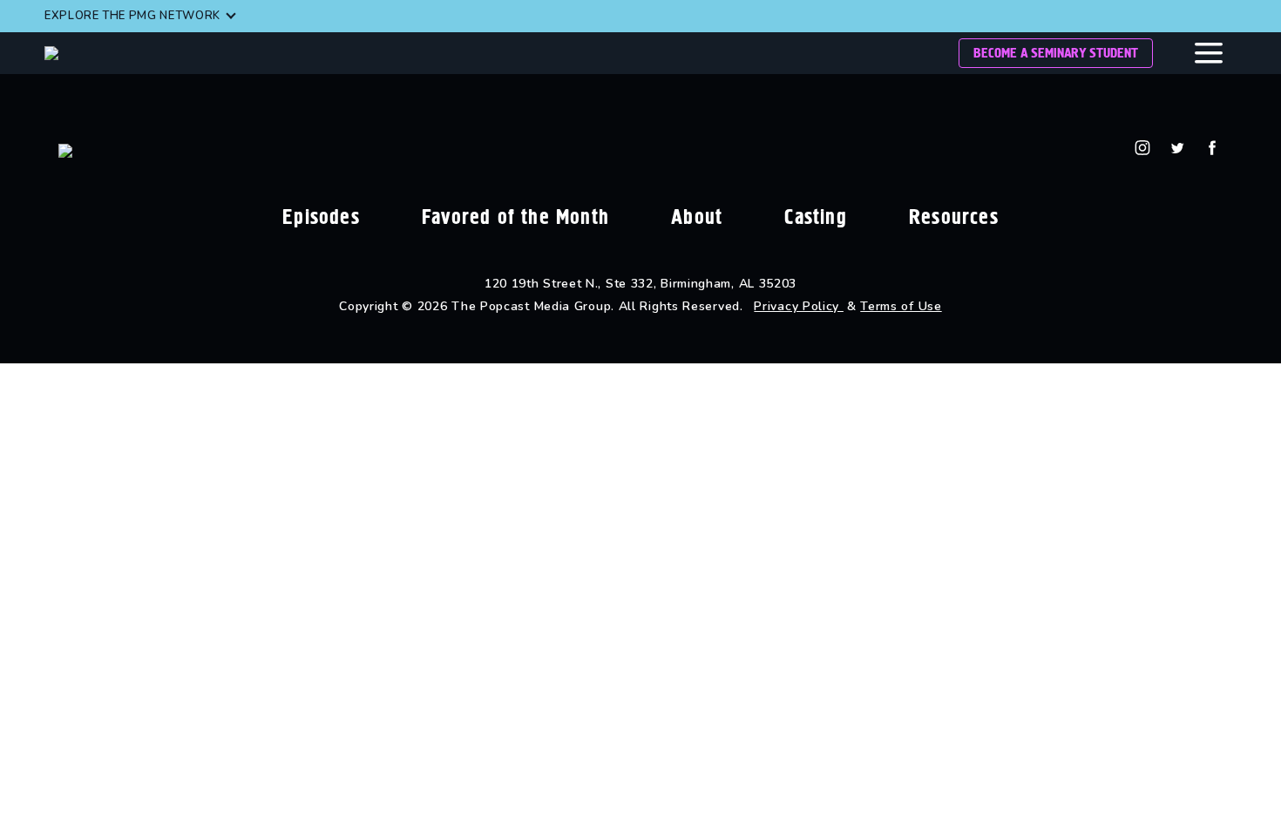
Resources (954, 217)
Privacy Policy (799, 306)
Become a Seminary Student (1055, 52)
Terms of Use (900, 306)
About (696, 217)
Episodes (321, 217)
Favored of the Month (515, 217)
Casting (815, 217)
